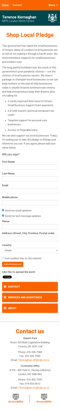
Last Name (8, 173)
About (12, 308)
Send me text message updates (23, 216)
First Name (8, 161)
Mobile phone (10, 197)
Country (6, 245)
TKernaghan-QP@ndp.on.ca (33, 360)
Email (5, 185)
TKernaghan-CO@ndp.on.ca (33, 387)
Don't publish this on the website (23, 258)
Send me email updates (18, 210)
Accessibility (15, 401)
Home (5, 5)
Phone (5, 221)
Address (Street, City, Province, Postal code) (28, 233)
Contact (17, 5)
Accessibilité (44, 401)
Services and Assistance (25, 297)
